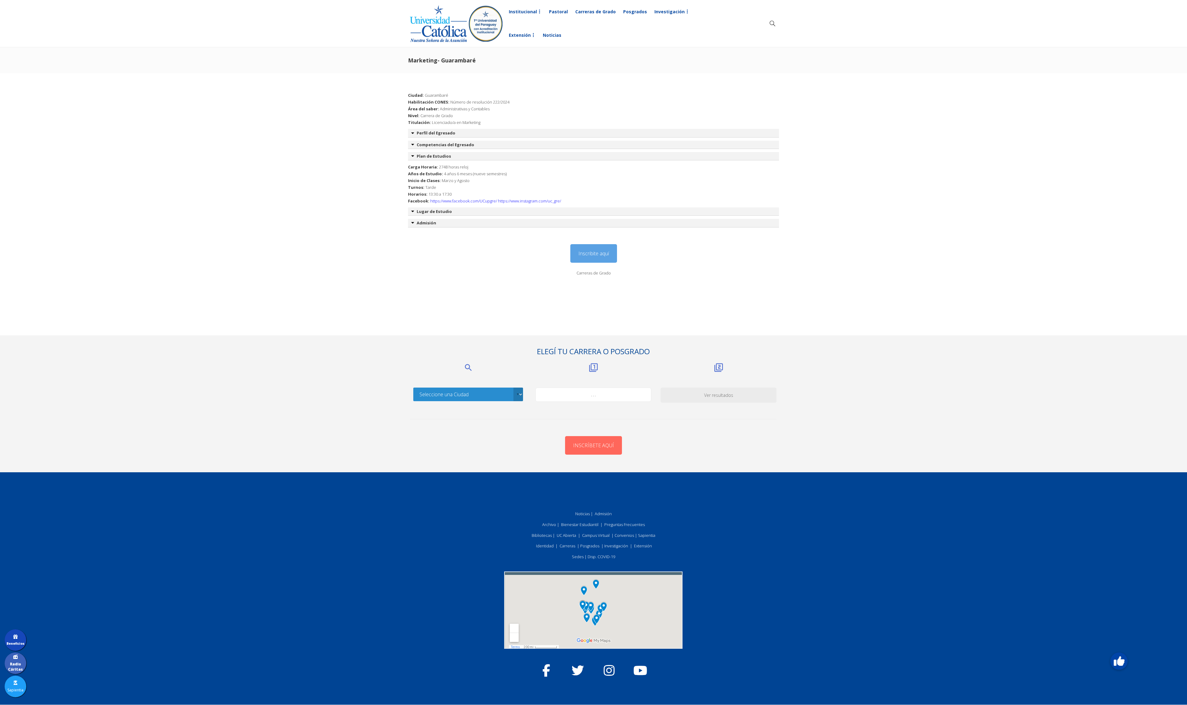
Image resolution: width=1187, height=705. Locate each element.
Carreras (567, 546)
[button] (1119, 661)
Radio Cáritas (15, 666)
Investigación (669, 12)
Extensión (520, 35)
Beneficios (15, 643)
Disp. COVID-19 (601, 556)
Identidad (545, 546)
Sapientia (646, 535)
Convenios (624, 535)
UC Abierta (566, 535)
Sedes (578, 556)
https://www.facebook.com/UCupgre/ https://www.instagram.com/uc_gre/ (495, 201)
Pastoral (558, 12)
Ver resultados (718, 395)
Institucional (523, 12)
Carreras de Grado (595, 12)
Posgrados (635, 12)
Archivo (549, 524)
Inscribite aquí (593, 253)
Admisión (603, 513)
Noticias (552, 35)
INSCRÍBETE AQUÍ (593, 445)
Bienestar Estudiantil (579, 524)
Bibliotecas (542, 535)
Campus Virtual (596, 535)
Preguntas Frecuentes (624, 524)
